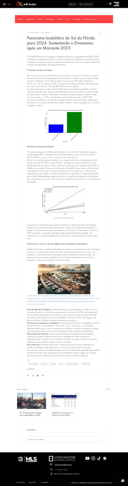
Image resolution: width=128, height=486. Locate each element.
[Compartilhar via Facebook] (28, 375)
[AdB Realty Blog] (104, 458)
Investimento (50, 19)
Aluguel (53, 364)
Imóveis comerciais (90, 19)
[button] (116, 4)
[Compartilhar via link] (43, 375)
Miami (60, 19)
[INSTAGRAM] (93, 458)
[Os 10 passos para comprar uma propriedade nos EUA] (31, 401)
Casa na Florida (33, 364)
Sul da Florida (86, 364)
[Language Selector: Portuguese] (109, 3)
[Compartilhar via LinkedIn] (38, 375)
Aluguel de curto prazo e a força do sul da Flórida (62, 413)
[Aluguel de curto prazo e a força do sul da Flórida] (64, 401)
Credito (40, 19)
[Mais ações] (100, 32)
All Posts (19, 19)
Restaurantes (30, 19)
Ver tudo (108, 389)
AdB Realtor (29, 4)
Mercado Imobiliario (72, 364)
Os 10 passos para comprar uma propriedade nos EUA (31, 413)
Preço (67, 19)
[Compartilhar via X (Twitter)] (33, 375)
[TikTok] (99, 458)
